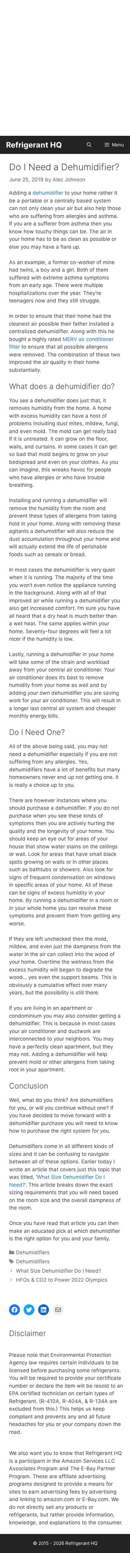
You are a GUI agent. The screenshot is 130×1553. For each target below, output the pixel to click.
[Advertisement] (65, 68)
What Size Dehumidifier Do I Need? (58, 1271)
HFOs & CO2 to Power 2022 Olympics (61, 1280)
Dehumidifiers (33, 1252)
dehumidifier (48, 193)
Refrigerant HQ (34, 144)
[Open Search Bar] (89, 145)
